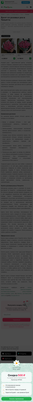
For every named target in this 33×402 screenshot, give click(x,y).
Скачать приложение (16, 399)
